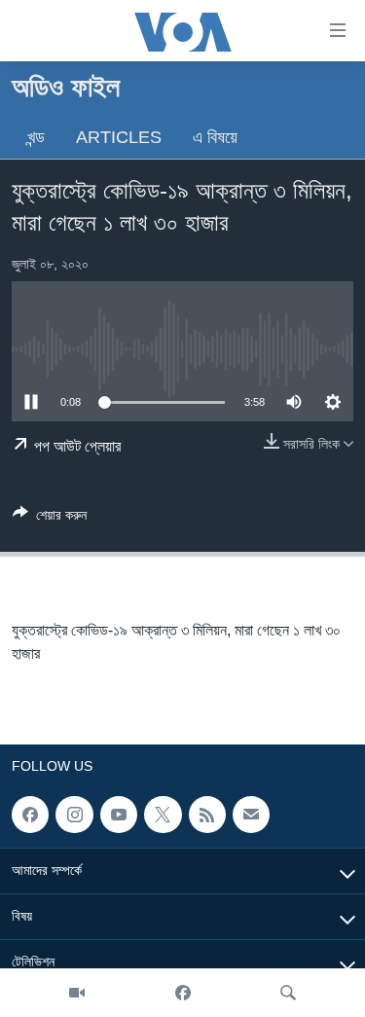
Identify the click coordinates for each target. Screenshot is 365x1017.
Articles (119, 137)
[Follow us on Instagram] (73, 814)
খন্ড (36, 137)
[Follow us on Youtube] (118, 814)
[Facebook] (183, 992)
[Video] (77, 992)
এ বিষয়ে (215, 137)
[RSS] (207, 814)
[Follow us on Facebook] (30, 814)
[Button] (50, 518)
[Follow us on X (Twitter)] (162, 814)
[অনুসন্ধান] (288, 992)
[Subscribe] (251, 814)
